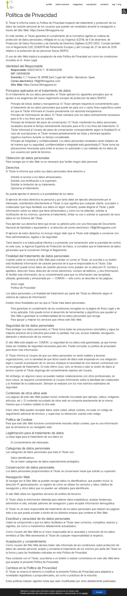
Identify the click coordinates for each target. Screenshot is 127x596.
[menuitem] (113, 4)
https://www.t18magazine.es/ (47, 30)
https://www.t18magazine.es (40, 84)
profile (49, 4)
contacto (104, 4)
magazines (78, 4)
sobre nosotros (62, 4)
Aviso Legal (30, 60)
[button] (124, 11)
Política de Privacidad (23, 287)
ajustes (85, 593)
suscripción (91, 4)
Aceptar (99, 592)
